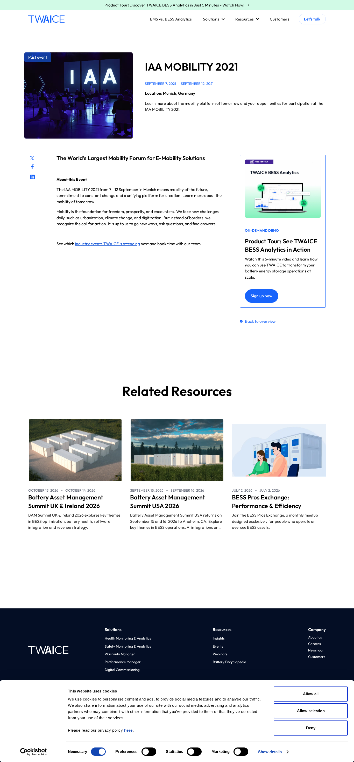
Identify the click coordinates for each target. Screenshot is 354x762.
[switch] (148, 751)
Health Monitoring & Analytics (128, 638)
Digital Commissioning (122, 669)
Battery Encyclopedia (229, 662)
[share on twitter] (31, 158)
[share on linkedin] (32, 177)
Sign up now (261, 295)
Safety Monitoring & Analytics (128, 646)
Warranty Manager (120, 654)
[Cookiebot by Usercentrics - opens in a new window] (33, 752)
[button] (213, 19)
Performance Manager (123, 662)
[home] (46, 19)
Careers (314, 643)
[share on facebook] (32, 167)
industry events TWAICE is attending (107, 243)
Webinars (220, 654)
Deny (310, 728)
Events (218, 646)
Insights (219, 638)
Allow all (310, 694)
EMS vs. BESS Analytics (171, 19)
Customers (279, 19)
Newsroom (316, 650)
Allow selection (311, 711)
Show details (270, 752)
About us (315, 637)
